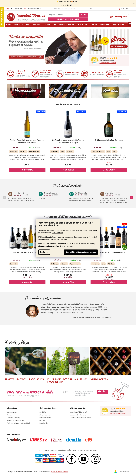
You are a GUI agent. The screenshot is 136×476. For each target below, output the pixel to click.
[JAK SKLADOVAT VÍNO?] (110, 361)
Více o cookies (57, 233)
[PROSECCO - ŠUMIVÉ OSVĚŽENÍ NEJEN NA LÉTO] (25, 361)
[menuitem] (8, 25)
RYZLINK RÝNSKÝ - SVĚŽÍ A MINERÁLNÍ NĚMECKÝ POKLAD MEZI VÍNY (67, 380)
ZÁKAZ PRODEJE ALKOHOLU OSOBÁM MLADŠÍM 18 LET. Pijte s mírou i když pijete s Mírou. (68, 450)
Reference (41, 420)
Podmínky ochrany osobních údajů (18, 423)
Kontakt (74, 9)
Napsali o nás (43, 423)
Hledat (84, 15)
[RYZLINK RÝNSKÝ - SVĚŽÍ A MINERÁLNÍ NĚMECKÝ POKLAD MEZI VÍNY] (68, 361)
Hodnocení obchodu (68, 185)
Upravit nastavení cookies (59, 471)
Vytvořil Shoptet (124, 471)
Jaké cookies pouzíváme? (15, 420)
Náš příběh (42, 412)
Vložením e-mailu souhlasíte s (84, 393)
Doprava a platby (60, 9)
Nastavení (44, 252)
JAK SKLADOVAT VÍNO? (99, 379)
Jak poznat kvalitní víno (78, 415)
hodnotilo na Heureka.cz (108, 63)
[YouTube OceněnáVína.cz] (83, 459)
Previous (4, 197)
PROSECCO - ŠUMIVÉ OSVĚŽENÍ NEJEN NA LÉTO (24, 379)
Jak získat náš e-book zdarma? (80, 417)
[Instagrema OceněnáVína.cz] (96, 459)
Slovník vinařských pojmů (78, 412)
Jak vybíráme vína (44, 415)
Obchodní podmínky (13, 417)
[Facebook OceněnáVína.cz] (71, 459)
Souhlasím (81, 252)
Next (131, 197)
